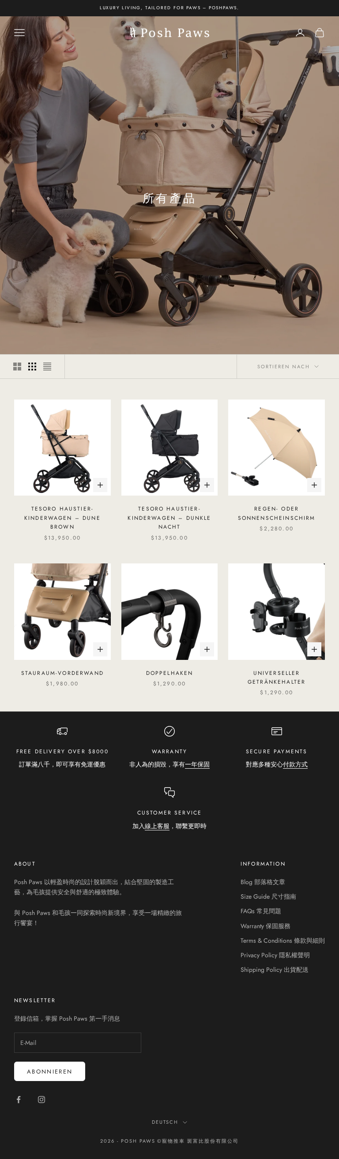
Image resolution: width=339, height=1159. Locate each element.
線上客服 (157, 826)
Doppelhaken (169, 673)
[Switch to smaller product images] (32, 366)
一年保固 (197, 764)
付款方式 (295, 764)
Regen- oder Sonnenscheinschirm (277, 513)
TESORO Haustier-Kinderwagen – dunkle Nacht (169, 518)
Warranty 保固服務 (265, 926)
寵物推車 (173, 1140)
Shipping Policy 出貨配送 (275, 969)
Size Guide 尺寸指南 (268, 896)
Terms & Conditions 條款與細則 (283, 940)
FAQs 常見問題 (261, 911)
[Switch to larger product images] (17, 366)
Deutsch (165, 1122)
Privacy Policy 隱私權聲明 (275, 955)
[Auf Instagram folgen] (41, 1099)
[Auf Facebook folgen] (18, 1099)
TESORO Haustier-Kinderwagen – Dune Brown (62, 518)
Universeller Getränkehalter (276, 677)
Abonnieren (49, 1071)
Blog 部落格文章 (263, 882)
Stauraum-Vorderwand (62, 673)
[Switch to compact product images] (47, 366)
